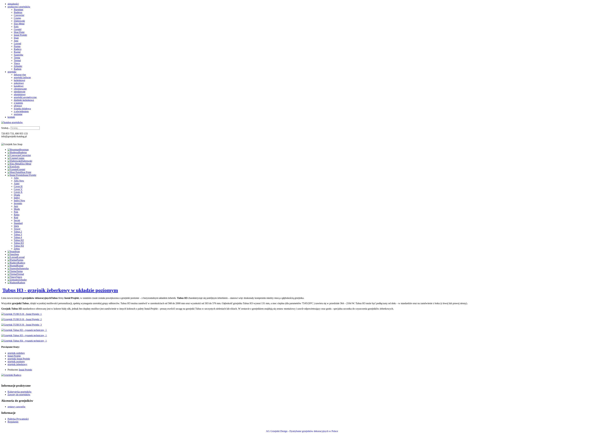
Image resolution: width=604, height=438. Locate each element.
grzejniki (12, 71)
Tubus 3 (18, 234)
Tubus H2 (19, 240)
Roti (16, 217)
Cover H (18, 186)
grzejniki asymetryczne (25, 97)
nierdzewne (19, 91)
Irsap (16, 37)
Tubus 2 (18, 231)
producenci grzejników (19, 6)
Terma (17, 57)
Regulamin (13, 421)
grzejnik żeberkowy (17, 364)
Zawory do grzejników (19, 394)
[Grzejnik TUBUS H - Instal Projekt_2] (21, 319)
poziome (18, 114)
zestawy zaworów (16, 406)
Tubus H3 (19, 243)
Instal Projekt (20, 35)
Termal (17, 60)
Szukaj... (5, 128)
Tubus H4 (19, 245)
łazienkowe (19, 80)
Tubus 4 (18, 237)
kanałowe (18, 86)
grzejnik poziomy (16, 361)
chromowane (20, 88)
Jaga (16, 40)
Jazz (16, 206)
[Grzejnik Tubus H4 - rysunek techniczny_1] (24, 340)
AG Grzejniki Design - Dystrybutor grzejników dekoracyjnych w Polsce (302, 431)
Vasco (17, 63)
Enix (16, 26)
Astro (16, 183)
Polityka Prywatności (18, 419)
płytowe (18, 105)
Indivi (17, 197)
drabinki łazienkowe (24, 100)
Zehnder (18, 66)
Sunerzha (18, 54)
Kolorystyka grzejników (20, 391)
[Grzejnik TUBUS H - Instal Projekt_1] (21, 314)
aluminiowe (19, 94)
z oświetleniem (21, 111)
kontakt (11, 117)
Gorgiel (17, 29)
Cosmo (17, 18)
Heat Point (19, 32)
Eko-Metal (19, 23)
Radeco (17, 49)
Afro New (19, 180)
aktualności (13, 4)
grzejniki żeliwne (22, 77)
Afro (16, 178)
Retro (16, 214)
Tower (17, 228)
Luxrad (17, 43)
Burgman (18, 9)
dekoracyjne (20, 74)
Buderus (18, 12)
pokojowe (19, 83)
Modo (17, 209)
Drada (17, 195)
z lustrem (18, 103)
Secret (17, 220)
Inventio (18, 203)
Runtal (17, 52)
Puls (16, 212)
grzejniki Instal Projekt (19, 358)
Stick (16, 226)
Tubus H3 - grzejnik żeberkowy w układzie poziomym (60, 290)
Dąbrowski (19, 20)
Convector (19, 15)
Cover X (18, 192)
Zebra (17, 248)
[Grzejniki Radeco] (11, 375)
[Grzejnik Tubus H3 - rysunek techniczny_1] (24, 335)
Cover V (18, 189)
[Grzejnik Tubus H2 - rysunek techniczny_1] (24, 330)
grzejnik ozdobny (16, 353)
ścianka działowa (22, 108)
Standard (18, 223)
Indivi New (19, 200)
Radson (17, 69)
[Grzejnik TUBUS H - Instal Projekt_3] (21, 324)
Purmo (17, 46)
